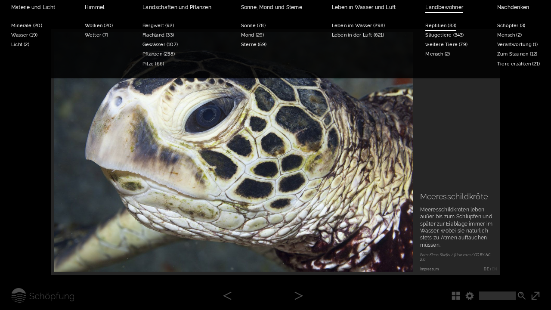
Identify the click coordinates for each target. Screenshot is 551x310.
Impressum (429, 269)
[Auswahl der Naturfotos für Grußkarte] (398, 256)
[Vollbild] (541, 295)
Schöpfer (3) (511, 25)
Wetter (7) (96, 35)
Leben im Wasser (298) (358, 25)
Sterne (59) (253, 44)
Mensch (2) (437, 54)
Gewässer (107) (160, 44)
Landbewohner (444, 7)
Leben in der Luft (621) (358, 35)
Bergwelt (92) (158, 25)
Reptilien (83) (440, 25)
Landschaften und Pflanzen (176, 7)
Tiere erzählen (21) (518, 64)
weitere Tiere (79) (446, 44)
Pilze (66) (153, 64)
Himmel (94, 7)
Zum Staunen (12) (517, 54)
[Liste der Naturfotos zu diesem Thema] (458, 295)
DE (486, 269)
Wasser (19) (24, 35)
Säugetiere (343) (444, 35)
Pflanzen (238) (158, 54)
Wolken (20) (99, 25)
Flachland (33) (158, 35)
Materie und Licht (33, 7)
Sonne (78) (253, 25)
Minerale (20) (26, 25)
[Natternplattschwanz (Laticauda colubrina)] (298, 296)
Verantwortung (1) (517, 44)
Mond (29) (252, 35)
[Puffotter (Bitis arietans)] (227, 296)
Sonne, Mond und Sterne (271, 7)
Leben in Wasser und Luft (364, 7)
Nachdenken (513, 7)
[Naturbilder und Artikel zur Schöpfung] (37, 295)
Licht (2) (20, 44)
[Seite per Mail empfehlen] (374, 256)
